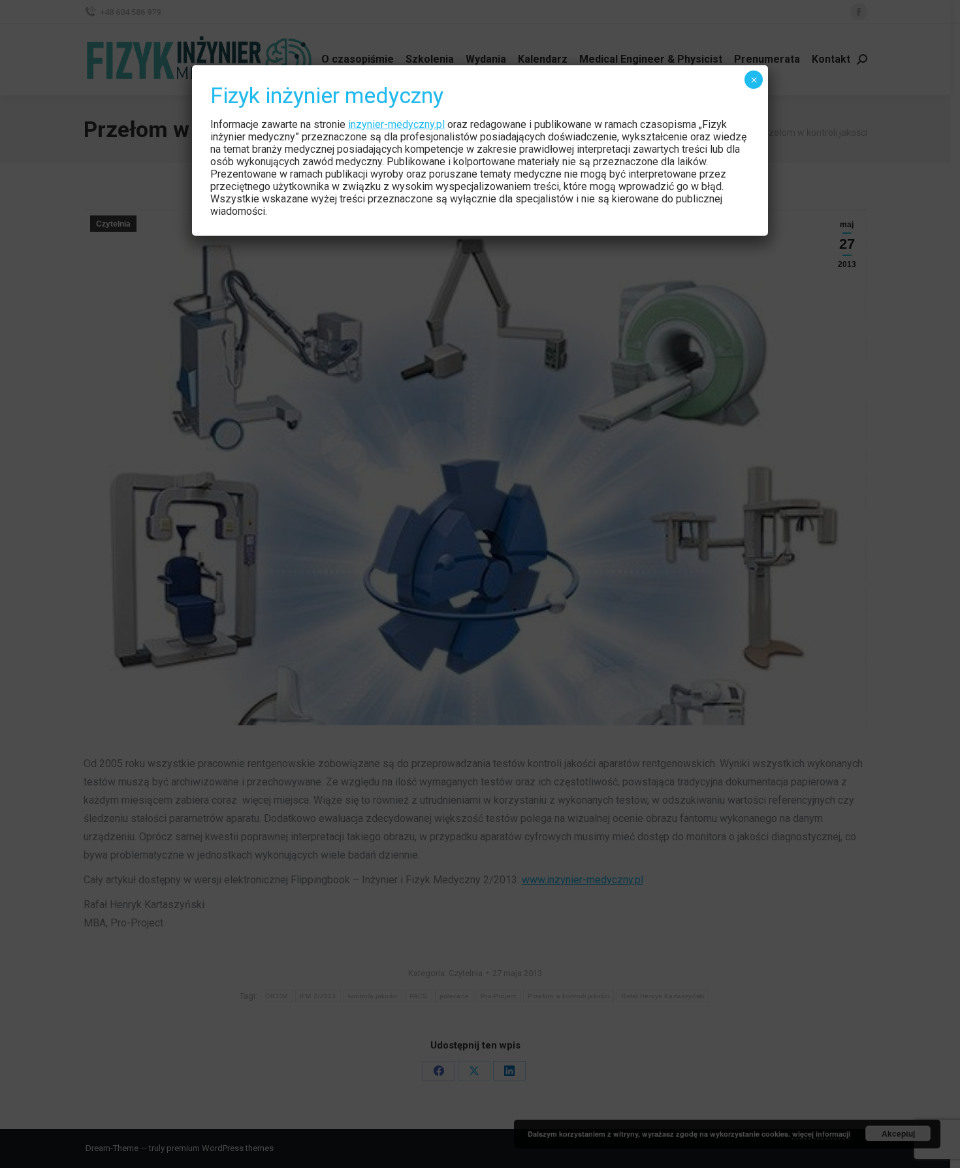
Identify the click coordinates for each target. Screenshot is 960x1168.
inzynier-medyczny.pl (396, 124)
